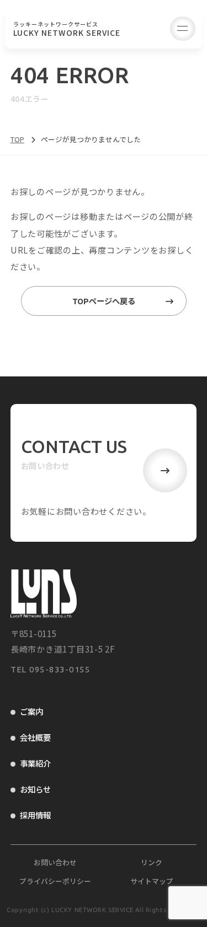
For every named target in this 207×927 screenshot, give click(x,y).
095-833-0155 (60, 669)
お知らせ (35, 789)
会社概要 (35, 737)
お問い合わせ (55, 862)
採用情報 (35, 815)
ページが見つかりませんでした (91, 139)
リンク (151, 862)
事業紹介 (35, 763)
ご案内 (31, 711)
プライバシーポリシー (55, 881)
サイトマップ (151, 881)
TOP (17, 139)
